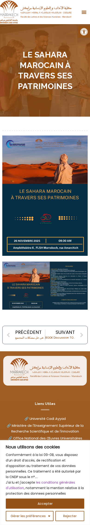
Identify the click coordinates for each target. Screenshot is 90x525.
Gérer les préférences (28, 516)
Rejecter (70, 516)
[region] (45, 482)
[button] (84, 32)
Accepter (45, 503)
